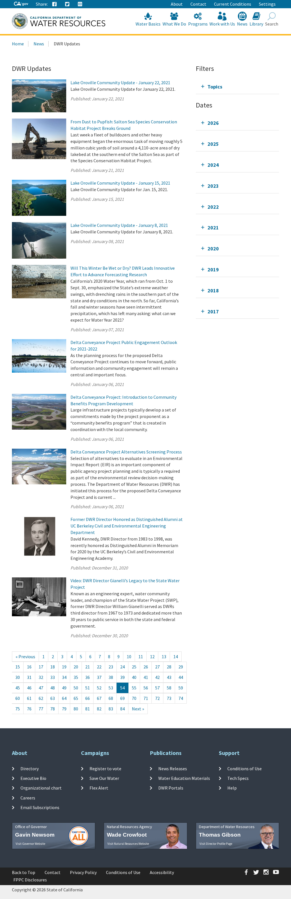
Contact (198, 4)
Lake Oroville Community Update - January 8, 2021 (119, 225)
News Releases (172, 768)
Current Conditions (232, 4)
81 (87, 709)
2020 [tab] (213, 248)
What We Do (174, 24)
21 (87, 667)
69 (122, 698)
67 (99, 698)
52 (99, 688)
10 (129, 656)
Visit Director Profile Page (215, 844)
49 (64, 688)
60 (17, 698)
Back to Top (23, 872)
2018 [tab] (213, 290)
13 (164, 656)
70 (134, 698)
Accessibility (162, 872)
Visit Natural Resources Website (128, 844)
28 (169, 667)
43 (169, 677)
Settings (267, 4)
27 (157, 667)
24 (122, 667)
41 (146, 677)
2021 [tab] (213, 227)
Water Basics (148, 24)
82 (99, 709)
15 (17, 667)
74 (180, 698)
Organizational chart (41, 788)
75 (17, 709)
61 (29, 698)
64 (64, 698)
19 (64, 667)
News (242, 24)
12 (152, 656)
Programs (198, 24)
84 (122, 709)
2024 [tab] (213, 165)
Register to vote (105, 768)
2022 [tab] (213, 207)
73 (169, 698)
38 (111, 677)
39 (122, 677)
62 (41, 698)
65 (76, 698)
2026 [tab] (213, 123)
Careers (27, 797)
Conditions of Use (244, 768)
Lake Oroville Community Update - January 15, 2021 (120, 183)
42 (157, 677)
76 (29, 709)
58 (169, 688)
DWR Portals (170, 788)
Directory (29, 768)
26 (146, 667)
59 (180, 688)
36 (87, 677)
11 (140, 656)
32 (41, 677)
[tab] (237, 86)
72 (157, 698)
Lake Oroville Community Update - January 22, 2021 (120, 82)
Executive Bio (33, 778)
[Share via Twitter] (67, 4)
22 (99, 667)
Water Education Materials (184, 778)
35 (76, 677)
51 (87, 688)
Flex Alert (99, 788)
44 (180, 677)
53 (111, 688)
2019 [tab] (213, 269)
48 (52, 688)
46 (29, 688)
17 (41, 667)
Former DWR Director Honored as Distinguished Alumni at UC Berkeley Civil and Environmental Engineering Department (126, 525)
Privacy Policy (83, 872)
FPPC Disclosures (30, 880)
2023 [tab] (213, 186)
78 (52, 709)
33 (52, 677)
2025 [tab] (213, 144)
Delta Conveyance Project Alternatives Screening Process (126, 452)
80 (76, 709)
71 (146, 698)
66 (87, 698)
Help (232, 788)
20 (76, 667)
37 (99, 677)
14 (175, 656)
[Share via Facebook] (54, 4)
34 (64, 677)
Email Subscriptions (39, 807)
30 (17, 677)
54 (122, 688)
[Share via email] (80, 4)
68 (111, 698)
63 (52, 698)
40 (134, 677)
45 (17, 688)
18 (52, 667)
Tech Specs (238, 778)
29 (180, 667)
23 (111, 667)
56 (146, 688)
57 (157, 688)
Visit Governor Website (30, 844)
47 (41, 688)
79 (64, 709)
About (177, 4)
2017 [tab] (213, 311)
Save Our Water (104, 778)
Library (256, 24)
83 (111, 709)
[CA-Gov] (21, 4)
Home (18, 44)
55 (134, 688)
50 (76, 688)
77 (41, 709)
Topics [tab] (214, 86)
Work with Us (222, 24)
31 (29, 677)
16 (29, 667)
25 (134, 667)
